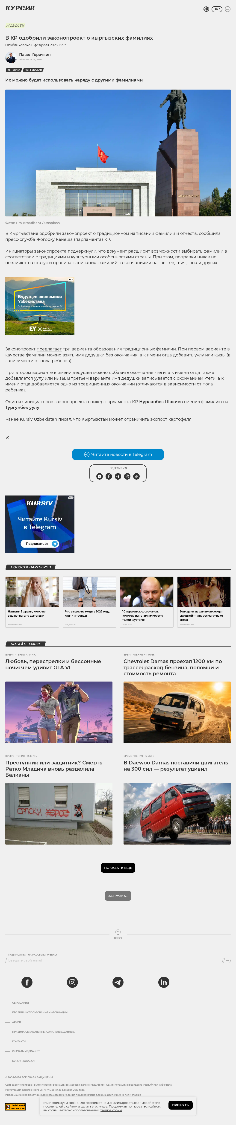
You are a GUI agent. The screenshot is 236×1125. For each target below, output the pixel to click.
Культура (13, 69)
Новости (15, 25)
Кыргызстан (33, 69)
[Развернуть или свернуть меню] (228, 9)
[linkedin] (163, 982)
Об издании (20, 1003)
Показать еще (118, 868)
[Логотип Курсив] (20, 8)
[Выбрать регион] (206, 9)
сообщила (210, 233)
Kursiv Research (23, 1061)
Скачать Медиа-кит (26, 1051)
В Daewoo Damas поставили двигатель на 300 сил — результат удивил (176, 766)
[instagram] (72, 982)
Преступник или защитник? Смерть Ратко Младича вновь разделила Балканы (53, 769)
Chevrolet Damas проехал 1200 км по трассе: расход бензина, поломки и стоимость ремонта (173, 667)
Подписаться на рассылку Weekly (32, 954)
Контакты (19, 1041)
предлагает (49, 349)
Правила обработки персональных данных (43, 1032)
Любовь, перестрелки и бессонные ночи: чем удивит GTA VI (53, 664)
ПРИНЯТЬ (180, 1105)
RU (217, 9)
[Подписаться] (227, 960)
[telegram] (118, 982)
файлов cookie (111, 1110)
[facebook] (26, 982)
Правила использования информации (40, 1012)
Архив (16, 1022)
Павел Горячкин (35, 54)
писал (64, 419)
